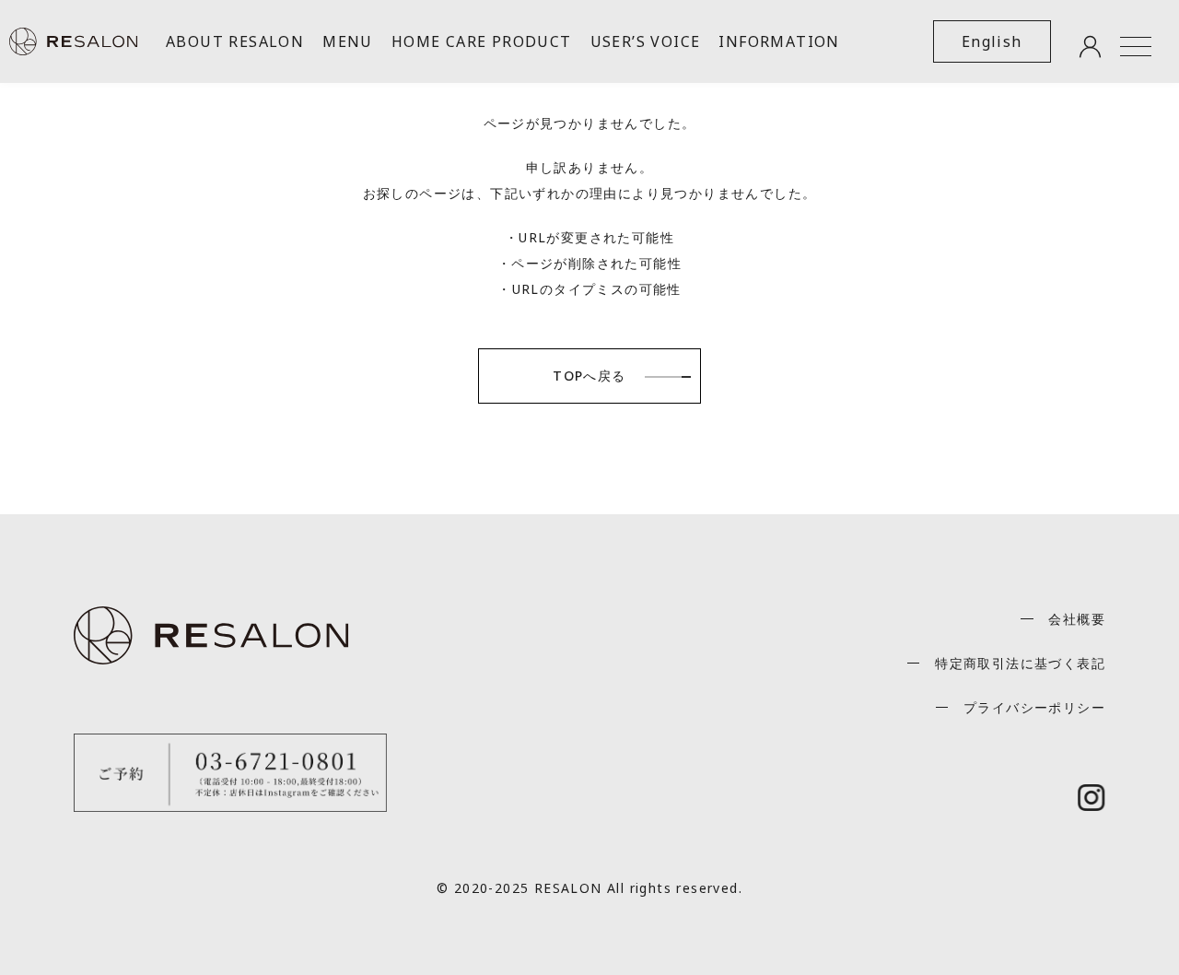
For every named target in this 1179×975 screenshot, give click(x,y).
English (992, 41)
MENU (347, 41)
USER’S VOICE (645, 41)
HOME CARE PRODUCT (481, 41)
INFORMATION (778, 41)
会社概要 (1076, 619)
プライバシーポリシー (1034, 707)
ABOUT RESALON (235, 41)
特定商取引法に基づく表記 (1020, 663)
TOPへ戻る (589, 375)
